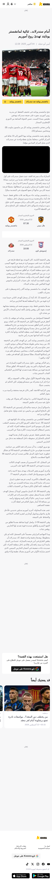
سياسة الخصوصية (44, 848)
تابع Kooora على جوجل (24, 669)
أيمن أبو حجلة (44, 44)
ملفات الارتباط (21, 846)
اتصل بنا (47, 846)
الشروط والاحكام (20, 848)
